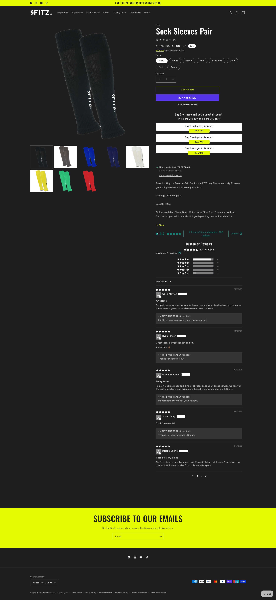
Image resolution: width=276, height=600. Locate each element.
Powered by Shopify (59, 593)
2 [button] (197, 476)
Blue (202, 60)
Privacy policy (90, 593)
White (175, 60)
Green (173, 67)
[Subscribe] (160, 536)
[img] (163, 289)
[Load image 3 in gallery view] (89, 157)
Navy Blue (217, 60)
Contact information (139, 593)
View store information (170, 175)
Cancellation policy (158, 593)
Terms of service (105, 593)
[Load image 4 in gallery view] (113, 157)
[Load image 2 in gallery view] (65, 157)
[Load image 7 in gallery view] (65, 181)
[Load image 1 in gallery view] (41, 157)
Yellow (189, 60)
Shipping (160, 50)
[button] (230, 12)
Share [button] (162, 225)
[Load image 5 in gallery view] (137, 157)
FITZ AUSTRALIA (44, 593)
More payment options (187, 105)
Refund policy (76, 593)
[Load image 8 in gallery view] (89, 181)
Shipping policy (121, 593)
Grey (232, 60)
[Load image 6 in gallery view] (41, 181)
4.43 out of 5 (207, 249)
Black (162, 60)
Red (162, 68)
